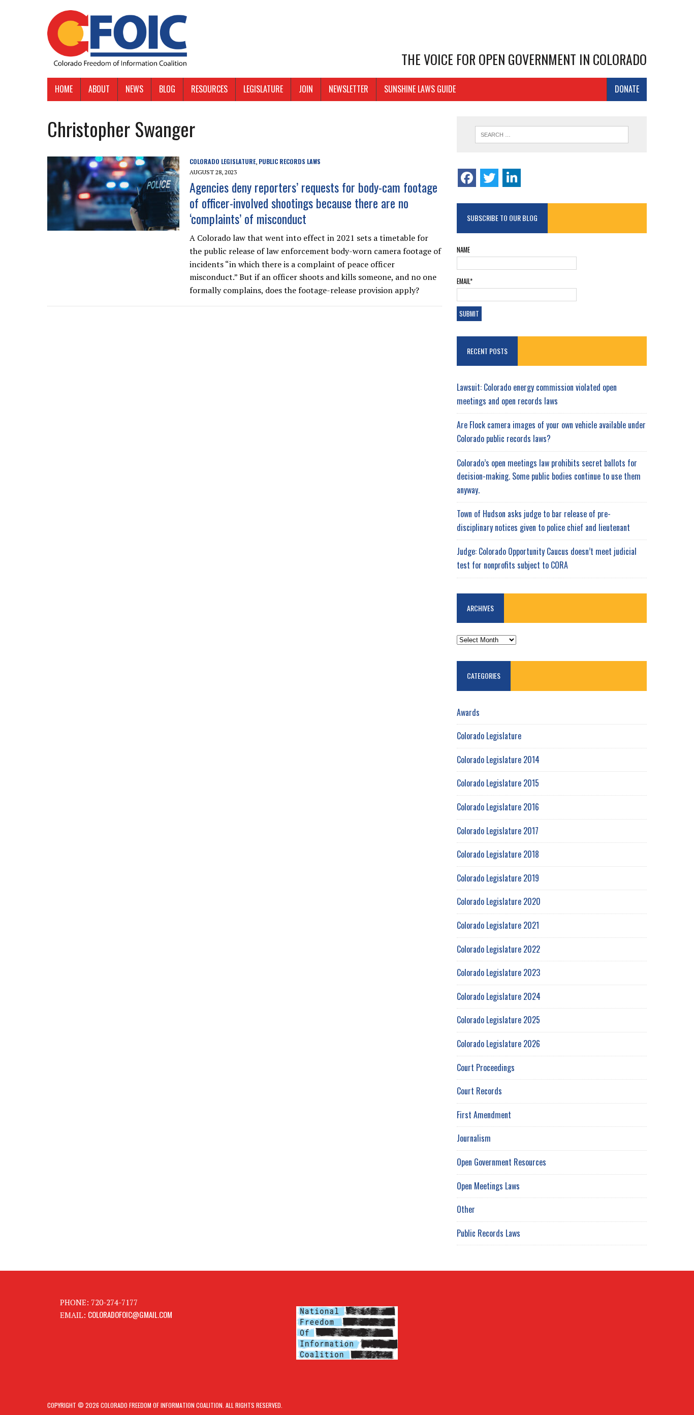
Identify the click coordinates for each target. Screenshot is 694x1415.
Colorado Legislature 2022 (498, 949)
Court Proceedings (486, 1067)
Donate (627, 89)
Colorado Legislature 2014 (498, 759)
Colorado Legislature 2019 (498, 878)
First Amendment (484, 1115)
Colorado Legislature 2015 (498, 783)
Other (466, 1209)
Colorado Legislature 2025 (498, 1020)
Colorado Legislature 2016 (498, 807)
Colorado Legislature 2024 (499, 996)
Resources (209, 89)
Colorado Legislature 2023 (498, 972)
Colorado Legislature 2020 (499, 901)
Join (306, 89)
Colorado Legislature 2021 (498, 925)
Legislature (263, 89)
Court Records (479, 1091)
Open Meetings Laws (488, 1186)
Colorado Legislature (223, 161)
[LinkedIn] (511, 178)
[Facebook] (467, 178)
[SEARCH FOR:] (551, 134)
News (134, 89)
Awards (468, 712)
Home (64, 89)
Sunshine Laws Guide (420, 89)
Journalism (474, 1138)
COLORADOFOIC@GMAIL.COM (130, 1314)
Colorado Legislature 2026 (498, 1043)
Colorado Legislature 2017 (498, 831)
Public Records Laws (290, 161)
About (99, 89)
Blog (167, 89)
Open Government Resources (501, 1162)
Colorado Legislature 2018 (498, 854)
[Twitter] (489, 178)
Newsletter (348, 89)
